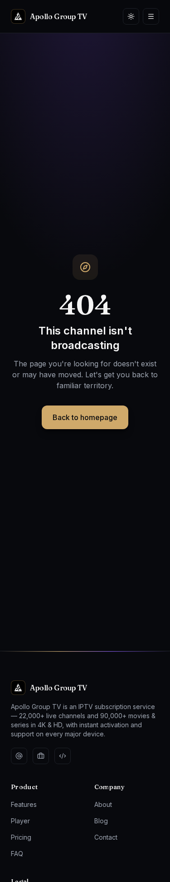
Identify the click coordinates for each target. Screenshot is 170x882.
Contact (105, 837)
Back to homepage (85, 417)
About (103, 804)
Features (24, 804)
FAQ (17, 853)
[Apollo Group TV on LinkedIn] (41, 756)
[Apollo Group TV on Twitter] (19, 756)
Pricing (21, 837)
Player (20, 821)
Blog (101, 821)
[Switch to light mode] (131, 16)
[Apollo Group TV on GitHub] (62, 756)
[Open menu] (151, 16)
